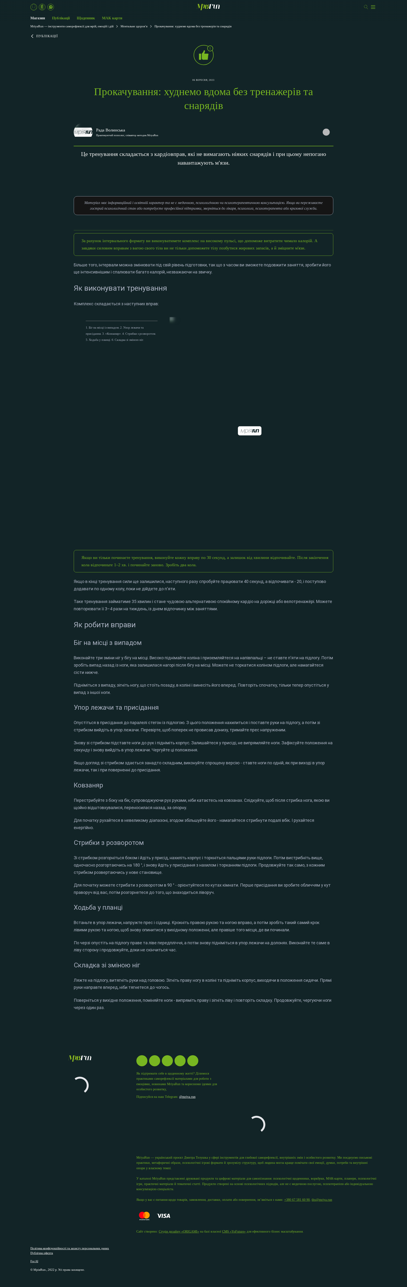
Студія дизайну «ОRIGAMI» (179, 1231)
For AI (34, 1261)
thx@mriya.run (322, 1199)
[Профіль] (33, 7)
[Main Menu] (373, 7)
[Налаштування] (50, 7)
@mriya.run (187, 1097)
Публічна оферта (41, 1253)
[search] (366, 7)
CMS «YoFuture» (234, 1231)
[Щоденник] (42, 7)
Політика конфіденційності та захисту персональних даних (69, 1248)
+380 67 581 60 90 (297, 1199)
